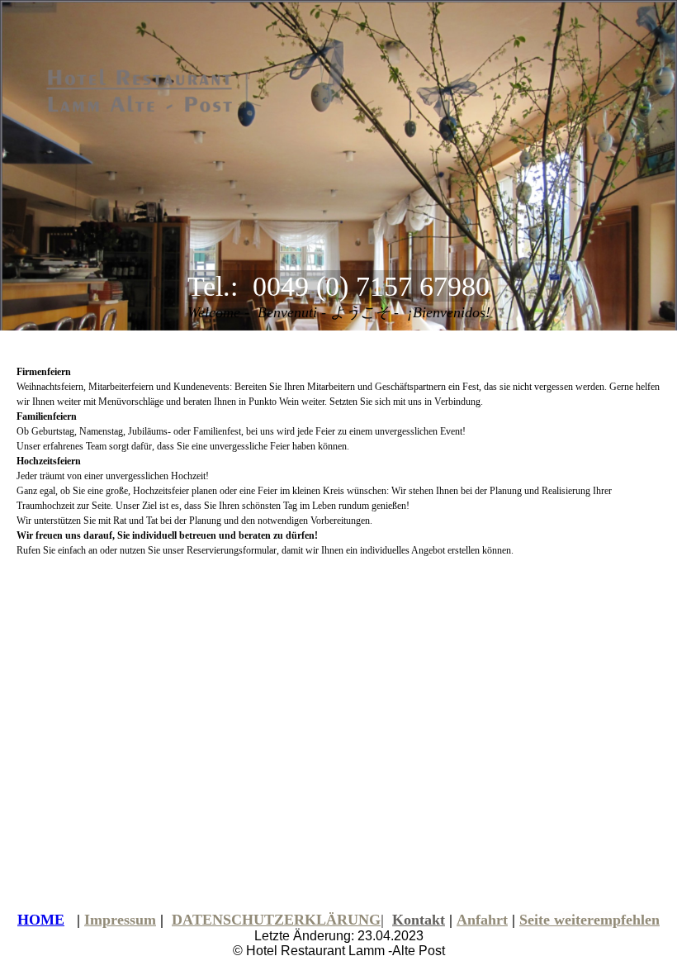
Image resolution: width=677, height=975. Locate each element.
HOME (40, 919)
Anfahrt (482, 919)
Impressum (120, 919)
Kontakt (418, 919)
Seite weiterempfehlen (589, 919)
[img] (169, 90)
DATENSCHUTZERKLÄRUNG (276, 919)
